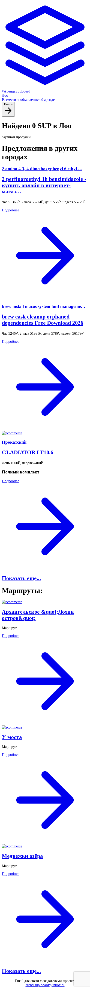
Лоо (5, 95)
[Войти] (8, 114)
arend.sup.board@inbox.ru (45, 985)
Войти (8, 104)
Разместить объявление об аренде (28, 100)
